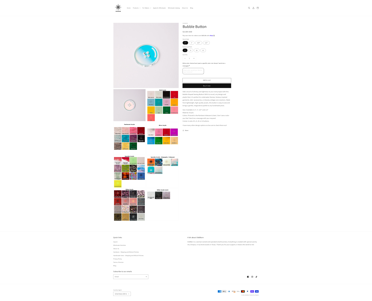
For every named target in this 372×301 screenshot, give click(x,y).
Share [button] (186, 130)
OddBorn (247, 295)
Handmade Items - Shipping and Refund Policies (128, 255)
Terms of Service (118, 262)
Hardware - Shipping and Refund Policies (126, 252)
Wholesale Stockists (119, 245)
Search (115, 242)
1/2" (206, 43)
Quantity (185, 54)
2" (185, 43)
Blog (114, 266)
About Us (116, 248)
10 (196, 50)
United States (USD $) (121, 294)
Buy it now (207, 86)
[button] (249, 8)
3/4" (198, 43)
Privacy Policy (117, 259)
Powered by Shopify (254, 295)
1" (191, 43)
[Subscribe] (146, 277)
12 (203, 50)
